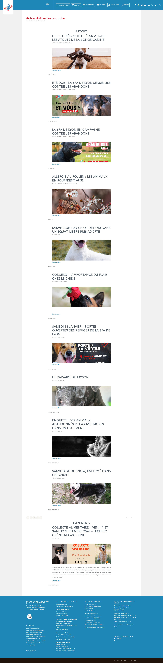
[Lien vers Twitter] (142, 5)
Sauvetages (56, 235)
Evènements (61, 337)
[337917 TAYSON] (81, 396)
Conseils (60, 43)
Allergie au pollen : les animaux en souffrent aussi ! (79, 179)
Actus (54, 43)
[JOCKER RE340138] (81, 250)
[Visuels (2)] (81, 58)
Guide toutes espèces (70, 183)
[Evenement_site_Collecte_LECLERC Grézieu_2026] (81, 554)
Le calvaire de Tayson (70, 377)
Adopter (77, 5)
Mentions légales (31, 651)
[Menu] (47, 5)
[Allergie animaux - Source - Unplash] (81, 201)
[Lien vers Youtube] (145, 5)
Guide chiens (67, 43)
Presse (126, 5)
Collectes (55, 538)
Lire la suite (56, 70)
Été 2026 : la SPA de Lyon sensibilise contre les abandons (81, 85)
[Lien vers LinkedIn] (148, 5)
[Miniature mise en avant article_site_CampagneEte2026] (81, 105)
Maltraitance (89, 5)
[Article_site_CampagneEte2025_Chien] (81, 152)
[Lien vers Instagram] (138, 5)
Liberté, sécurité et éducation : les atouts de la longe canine (79, 38)
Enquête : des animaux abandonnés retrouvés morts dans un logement (78, 424)
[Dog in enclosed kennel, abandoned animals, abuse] (81, 446)
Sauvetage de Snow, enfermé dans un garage (81, 473)
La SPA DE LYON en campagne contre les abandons (76, 132)
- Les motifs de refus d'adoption (35, 609)
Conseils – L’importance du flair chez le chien (79, 277)
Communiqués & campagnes (66, 90)
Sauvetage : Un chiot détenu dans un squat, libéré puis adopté (81, 230)
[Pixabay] (81, 297)
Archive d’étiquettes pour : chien (46, 18)
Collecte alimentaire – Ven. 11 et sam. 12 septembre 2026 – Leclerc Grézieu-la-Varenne (80, 531)
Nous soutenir (64, 5)
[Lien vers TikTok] (114, 641)
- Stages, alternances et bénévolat (35, 607)
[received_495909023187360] (81, 493)
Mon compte (114, 5)
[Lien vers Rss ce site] (152, 5)
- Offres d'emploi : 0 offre (33, 605)
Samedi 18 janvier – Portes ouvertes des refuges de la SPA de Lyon (81, 330)
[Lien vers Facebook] (135, 5)
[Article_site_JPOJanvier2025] (81, 353)
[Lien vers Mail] (155, 5)
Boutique (102, 5)
